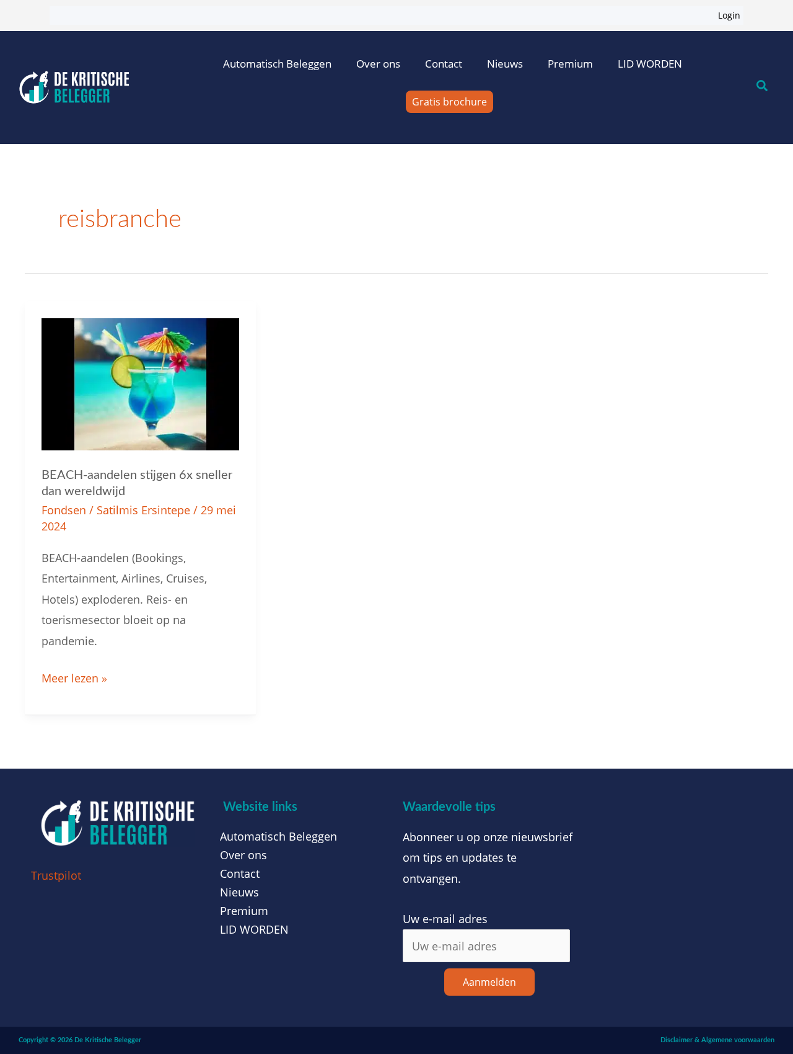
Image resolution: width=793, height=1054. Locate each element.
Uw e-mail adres (445, 918)
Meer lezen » (74, 677)
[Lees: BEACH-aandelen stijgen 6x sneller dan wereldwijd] (140, 382)
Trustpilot (56, 875)
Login (729, 15)
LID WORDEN (650, 63)
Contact (443, 63)
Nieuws (505, 63)
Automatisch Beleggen (277, 63)
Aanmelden (489, 982)
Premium (570, 63)
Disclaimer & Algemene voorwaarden (717, 1040)
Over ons (378, 63)
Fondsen (64, 509)
